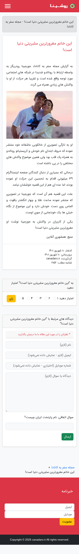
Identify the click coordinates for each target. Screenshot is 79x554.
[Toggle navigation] (7, 6)
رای (11, 298)
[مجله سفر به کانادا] (62, 6)
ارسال (67, 436)
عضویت (67, 521)
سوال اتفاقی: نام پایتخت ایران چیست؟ (48, 417)
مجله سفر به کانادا (62, 467)
